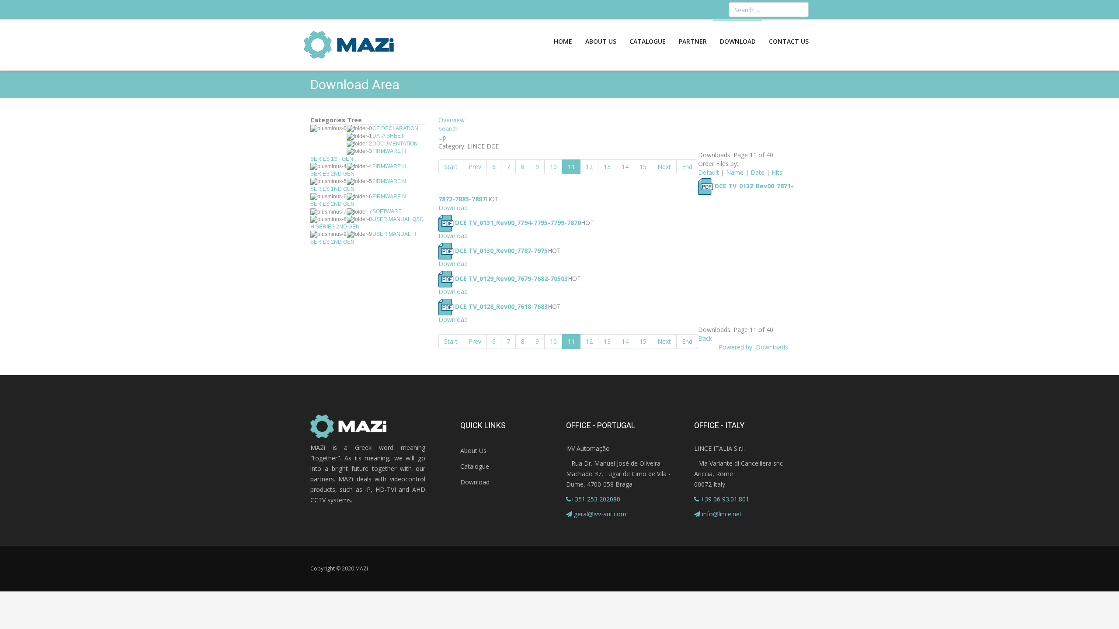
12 (589, 166)
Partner (693, 41)
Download (738, 41)
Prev (475, 166)
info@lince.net (722, 514)
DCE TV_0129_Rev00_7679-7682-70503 (511, 278)
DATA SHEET (388, 136)
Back (705, 338)
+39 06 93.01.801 (724, 499)
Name (735, 172)
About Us (600, 41)
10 (553, 166)
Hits (776, 172)
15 (642, 166)
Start (451, 166)
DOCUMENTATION (395, 144)
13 (607, 166)
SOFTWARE (387, 211)
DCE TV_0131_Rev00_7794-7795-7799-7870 (518, 222)
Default (708, 172)
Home (563, 41)
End (687, 166)
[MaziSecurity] (349, 45)
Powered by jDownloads (753, 347)
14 (625, 166)
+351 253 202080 (595, 499)
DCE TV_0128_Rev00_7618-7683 (501, 306)
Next (664, 166)
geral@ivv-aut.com (600, 514)
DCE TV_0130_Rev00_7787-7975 (501, 250)
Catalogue (647, 41)
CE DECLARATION (395, 128)
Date (758, 172)
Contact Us (789, 41)
